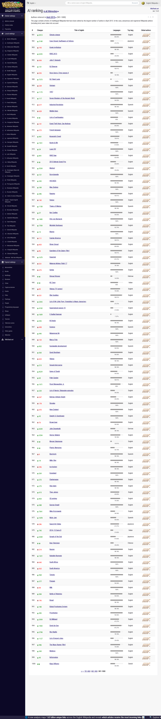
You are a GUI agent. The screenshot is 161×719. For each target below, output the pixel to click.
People (7, 303)
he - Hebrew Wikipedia (11, 110)
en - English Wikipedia (11, 74)
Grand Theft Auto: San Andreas (60, 124)
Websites (7, 335)
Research (135, 3)
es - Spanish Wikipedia (11, 82)
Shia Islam (53, 486)
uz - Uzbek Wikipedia (11, 241)
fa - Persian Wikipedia (11, 94)
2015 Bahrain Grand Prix (58, 162)
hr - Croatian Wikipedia (11, 118)
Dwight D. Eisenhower (57, 416)
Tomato (52, 575)
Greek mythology (55, 47)
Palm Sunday (54, 378)
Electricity (53, 454)
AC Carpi (52, 283)
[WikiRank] (12, 4)
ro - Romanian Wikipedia (12, 188)
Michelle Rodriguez (56, 225)
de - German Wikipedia (11, 67)
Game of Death (55, 371)
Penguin (52, 581)
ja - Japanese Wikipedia (11, 138)
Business (7, 279)
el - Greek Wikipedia (10, 71)
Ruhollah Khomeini (56, 556)
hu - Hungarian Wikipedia (12, 122)
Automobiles (8, 267)
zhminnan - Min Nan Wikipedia (13, 257)
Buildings (7, 275)
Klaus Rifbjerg (54, 664)
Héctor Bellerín (55, 435)
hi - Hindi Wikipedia (10, 114)
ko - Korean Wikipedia (11, 150)
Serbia (52, 270)
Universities (8, 327)
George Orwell (54, 505)
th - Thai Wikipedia (10, 226)
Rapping (52, 194)
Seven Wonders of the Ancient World (62, 98)
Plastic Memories (56, 448)
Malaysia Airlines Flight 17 (58, 263)
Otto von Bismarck (56, 219)
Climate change (55, 35)
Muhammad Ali (54, 333)
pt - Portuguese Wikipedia (12, 184)
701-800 (87, 671)
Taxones (7, 319)
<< (82, 671)
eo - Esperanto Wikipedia (12, 78)
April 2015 (50, 17)
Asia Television (55, 543)
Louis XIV (53, 149)
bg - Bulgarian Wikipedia (12, 51)
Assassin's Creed (55, 136)
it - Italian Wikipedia (10, 134)
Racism (52, 549)
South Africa (54, 562)
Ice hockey (53, 467)
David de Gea (54, 626)
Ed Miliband (53, 619)
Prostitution (54, 613)
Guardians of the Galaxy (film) (59, 251)
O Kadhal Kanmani (56, 314)
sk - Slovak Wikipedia (11, 206)
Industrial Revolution (56, 105)
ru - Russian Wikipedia (11, 192)
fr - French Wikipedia (10, 102)
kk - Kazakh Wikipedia (11, 146)
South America (55, 568)
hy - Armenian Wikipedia (11, 126)
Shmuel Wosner (55, 276)
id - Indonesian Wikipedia (12, 130)
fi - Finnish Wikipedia (10, 98)
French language (55, 130)
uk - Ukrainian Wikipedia (12, 234)
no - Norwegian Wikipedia (12, 176)
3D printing (53, 498)
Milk (51, 587)
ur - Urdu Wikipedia (10, 237)
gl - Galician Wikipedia (11, 106)
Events (7, 291)
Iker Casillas (54, 213)
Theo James (54, 492)
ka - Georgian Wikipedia (11, 142)
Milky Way (53, 460)
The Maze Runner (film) (58, 645)
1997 (51, 92)
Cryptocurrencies (10, 287)
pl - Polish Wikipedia (10, 180)
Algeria (52, 232)
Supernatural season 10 (57, 308)
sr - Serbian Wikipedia (11, 214)
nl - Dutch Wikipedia (10, 166)
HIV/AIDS (53, 181)
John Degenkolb (55, 429)
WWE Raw (53, 155)
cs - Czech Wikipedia (11, 59)
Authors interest (9, 21)
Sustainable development (58, 346)
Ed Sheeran (53, 66)
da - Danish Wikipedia (11, 63)
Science (52, 327)
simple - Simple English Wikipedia (11, 201)
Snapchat (53, 257)
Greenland (53, 473)
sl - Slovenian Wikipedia (11, 210)
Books (7, 271)
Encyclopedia (54, 174)
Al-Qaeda (53, 321)
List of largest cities (56, 638)
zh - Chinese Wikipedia (11, 253)
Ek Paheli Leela (55, 79)
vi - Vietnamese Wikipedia (12, 245)
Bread (52, 600)
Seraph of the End (56, 537)
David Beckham (55, 352)
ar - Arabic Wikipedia (11, 39)
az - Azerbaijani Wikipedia (12, 43)
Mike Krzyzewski (55, 511)
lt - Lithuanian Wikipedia (11, 158)
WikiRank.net (154, 9)
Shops (7, 311)
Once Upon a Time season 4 (59, 73)
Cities (6, 283)
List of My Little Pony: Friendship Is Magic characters (68, 302)
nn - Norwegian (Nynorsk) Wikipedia (12, 171)
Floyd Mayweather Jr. (57, 384)
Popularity (8, 29)
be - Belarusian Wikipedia (12, 47)
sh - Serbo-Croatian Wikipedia (13, 196)
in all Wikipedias (50, 11)
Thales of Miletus (55, 206)
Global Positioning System (58, 607)
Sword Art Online (55, 524)
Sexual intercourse (56, 365)
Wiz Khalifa (53, 632)
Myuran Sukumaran (56, 441)
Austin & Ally (54, 143)
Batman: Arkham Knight (57, 397)
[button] (148, 17)
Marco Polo (54, 340)
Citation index (9, 25)
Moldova (52, 651)
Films (6, 295)
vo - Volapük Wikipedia (11, 249)
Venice (52, 200)
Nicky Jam (53, 518)
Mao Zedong (54, 187)
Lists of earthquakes (56, 117)
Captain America (55, 238)
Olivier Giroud (54, 244)
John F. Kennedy (55, 60)
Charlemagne (54, 479)
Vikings (52, 359)
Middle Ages (54, 111)
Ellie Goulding (54, 295)
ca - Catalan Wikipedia (11, 55)
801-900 (94, 671)
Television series (9, 323)
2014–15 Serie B (55, 530)
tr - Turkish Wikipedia (11, 230)
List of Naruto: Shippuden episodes (61, 390)
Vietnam (52, 85)
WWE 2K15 (53, 54)
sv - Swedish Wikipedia (11, 218)
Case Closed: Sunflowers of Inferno (62, 41)
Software (7, 315)
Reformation (54, 657)
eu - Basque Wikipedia (11, 90)
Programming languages (12, 307)
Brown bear (53, 422)
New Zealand (54, 409)
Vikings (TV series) (56, 289)
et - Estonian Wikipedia (11, 86)
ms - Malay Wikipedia (11, 162)
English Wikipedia (152, 3)
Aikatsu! (52, 168)
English (32, 3)
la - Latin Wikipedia (10, 154)
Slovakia (52, 403)
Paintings (7, 299)
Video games (8, 331)
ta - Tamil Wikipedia (10, 222)
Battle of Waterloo (56, 594)
